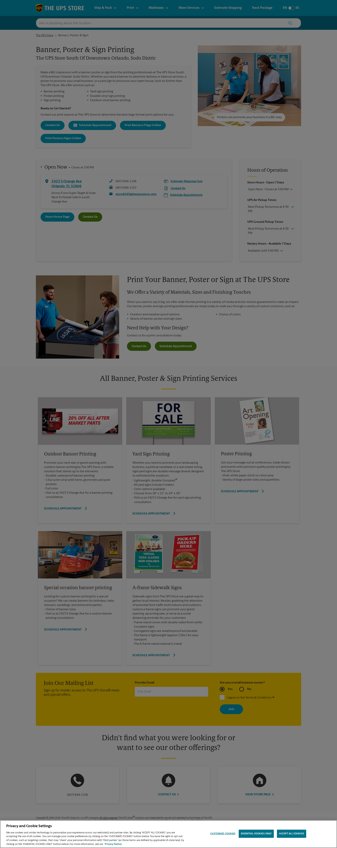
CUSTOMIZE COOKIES (222, 833)
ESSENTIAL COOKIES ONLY (256, 833)
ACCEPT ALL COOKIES (291, 833)
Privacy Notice (113, 844)
